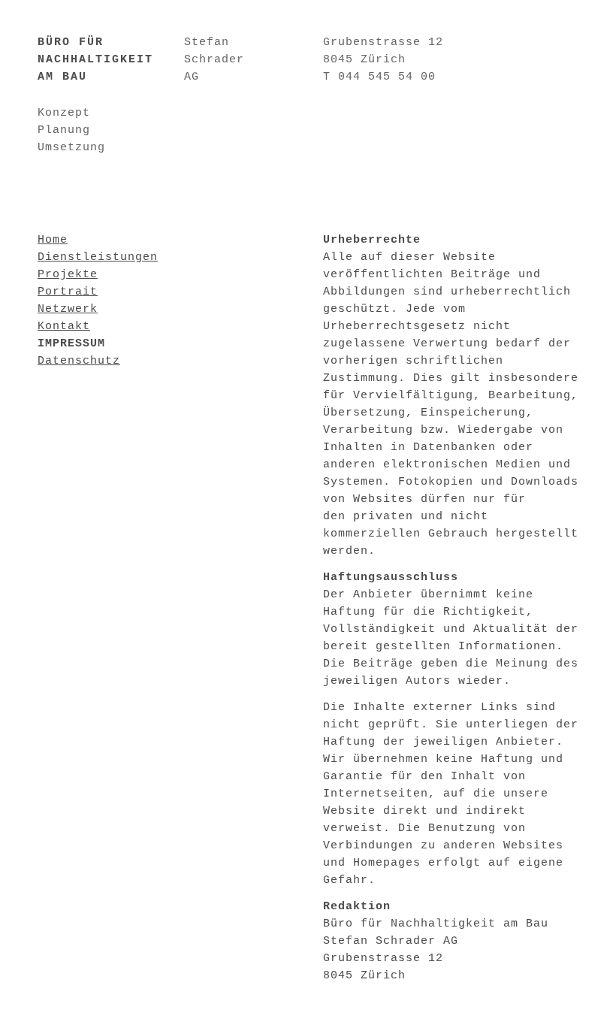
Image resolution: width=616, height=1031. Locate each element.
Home (53, 240)
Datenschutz (79, 361)
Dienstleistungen (98, 257)
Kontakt (64, 326)
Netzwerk (68, 309)
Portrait (68, 292)
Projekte (68, 274)
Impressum (71, 343)
